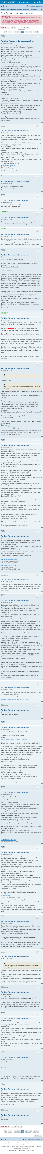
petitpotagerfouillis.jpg (8, 165)
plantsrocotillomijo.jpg (8, 427)
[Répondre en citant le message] (37, 37)
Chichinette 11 (4, 211)
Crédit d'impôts (7, 224)
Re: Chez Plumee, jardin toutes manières (17, 41)
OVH (29, 1148)
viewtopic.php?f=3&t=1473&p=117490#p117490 (14, 699)
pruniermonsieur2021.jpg (9, 559)
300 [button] (35, 32)
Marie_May (3, 228)
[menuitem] (5, 6)
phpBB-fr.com (24, 1144)
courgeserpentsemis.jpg (8, 839)
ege (2, 1083)
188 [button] (15, 32)
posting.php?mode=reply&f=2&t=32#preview (14, 739)
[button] (5, 32)
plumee (3, 35)
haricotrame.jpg (6, 61)
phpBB (16, 1142)
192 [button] (30, 32)
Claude (2, 175)
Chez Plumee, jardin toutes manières (16, 13)
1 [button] (11, 32)
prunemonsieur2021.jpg (8, 565)
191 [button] (26, 32)
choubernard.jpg (6, 895)
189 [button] (19, 32)
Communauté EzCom (6, 1146)
